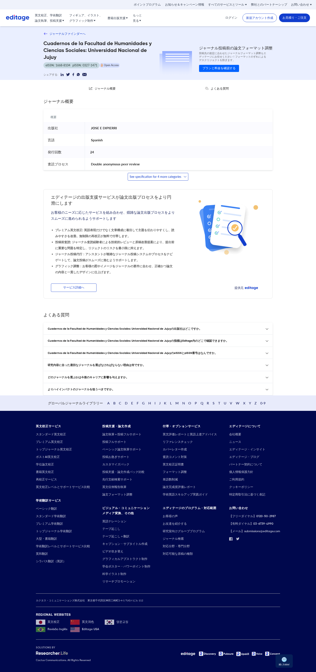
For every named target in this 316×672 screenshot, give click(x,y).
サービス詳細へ (73, 287)
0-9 (262, 403)
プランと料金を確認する (219, 68)
